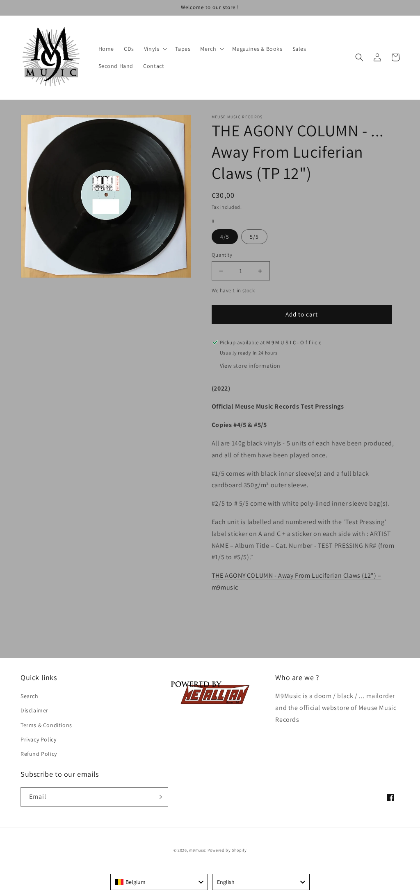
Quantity (222, 254)
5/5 (254, 236)
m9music (197, 850)
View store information (250, 365)
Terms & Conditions (46, 725)
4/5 (224, 236)
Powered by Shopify (227, 850)
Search (30, 696)
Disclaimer (34, 710)
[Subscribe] (159, 797)
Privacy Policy (38, 739)
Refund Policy (39, 753)
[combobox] (159, 882)
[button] (155, 48)
